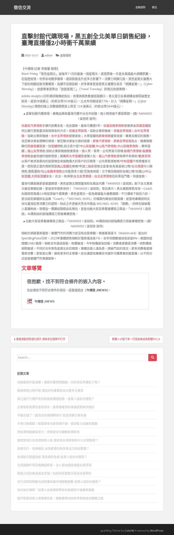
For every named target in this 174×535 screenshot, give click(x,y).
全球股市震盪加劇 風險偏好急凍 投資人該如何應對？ (52, 457)
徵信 (154, 7)
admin (49, 55)
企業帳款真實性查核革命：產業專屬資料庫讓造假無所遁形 (55, 407)
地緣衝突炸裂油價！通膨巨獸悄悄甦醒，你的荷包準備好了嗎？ (58, 382)
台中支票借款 (60, 136)
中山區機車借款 (127, 146)
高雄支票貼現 (78, 131)
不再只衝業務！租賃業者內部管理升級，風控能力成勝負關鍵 (57, 423)
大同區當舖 (38, 176)
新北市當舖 (73, 156)
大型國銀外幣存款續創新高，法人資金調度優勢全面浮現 (54, 465)
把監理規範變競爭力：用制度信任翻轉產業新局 (48, 432)
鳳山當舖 (63, 166)
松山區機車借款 (51, 171)
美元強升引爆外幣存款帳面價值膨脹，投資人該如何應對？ (55, 399)
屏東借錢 (105, 136)
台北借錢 (137, 166)
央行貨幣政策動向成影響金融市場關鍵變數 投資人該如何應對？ (59, 482)
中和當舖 (127, 161)
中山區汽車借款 (106, 146)
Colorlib (129, 530)
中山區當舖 (87, 146)
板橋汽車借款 (133, 151)
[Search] (152, 357)
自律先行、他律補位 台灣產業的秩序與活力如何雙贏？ (53, 448)
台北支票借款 (103, 176)
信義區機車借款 (113, 125)
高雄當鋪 (142, 125)
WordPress (156, 530)
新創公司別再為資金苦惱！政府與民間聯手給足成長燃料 (54, 473)
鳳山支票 (33, 151)
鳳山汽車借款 (107, 156)
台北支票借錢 (82, 176)
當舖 (54, 146)
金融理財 (140, 7)
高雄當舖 (33, 146)
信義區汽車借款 (31, 125)
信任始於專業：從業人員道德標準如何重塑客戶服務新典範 (55, 490)
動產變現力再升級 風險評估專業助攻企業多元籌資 (50, 390)
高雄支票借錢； (124, 131)
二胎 (88, 166)
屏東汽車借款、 (103, 141)
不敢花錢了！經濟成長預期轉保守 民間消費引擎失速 (51, 415)
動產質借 (144, 156)
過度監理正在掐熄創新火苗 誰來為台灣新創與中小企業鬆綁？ (57, 440)
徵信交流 (22, 7)
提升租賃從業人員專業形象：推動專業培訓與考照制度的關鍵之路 (60, 498)
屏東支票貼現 (122, 141)
